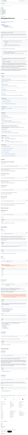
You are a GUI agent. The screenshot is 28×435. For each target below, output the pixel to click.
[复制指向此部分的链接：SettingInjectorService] (8, 210)
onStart (3, 120)
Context (7, 131)
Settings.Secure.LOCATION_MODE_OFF (6, 362)
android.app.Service (6, 26)
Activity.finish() (7, 365)
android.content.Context (7, 150)
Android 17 (2, 412)
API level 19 (4, 16)
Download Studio (12, 416)
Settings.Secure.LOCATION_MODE (21, 361)
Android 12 (2, 417)
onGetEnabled (7, 137)
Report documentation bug (22, 413)
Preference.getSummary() (11, 141)
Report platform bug (21, 412)
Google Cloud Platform (3, 426)
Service (5, 22)
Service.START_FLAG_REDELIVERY (6, 310)
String (2, 77)
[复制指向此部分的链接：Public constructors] (9, 208)
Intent (5, 120)
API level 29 (4, 333)
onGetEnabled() (3, 66)
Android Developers (3, 5)
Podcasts (2, 409)
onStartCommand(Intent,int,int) (9, 265)
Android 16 (2, 413)
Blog (1, 408)
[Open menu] (1, 1)
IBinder (4, 114)
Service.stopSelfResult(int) (22, 315)
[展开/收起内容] (3, 7)
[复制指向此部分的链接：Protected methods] (9, 348)
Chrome (2, 424)
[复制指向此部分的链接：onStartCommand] (7, 280)
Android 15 (2, 414)
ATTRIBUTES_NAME (4, 89)
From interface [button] (8, 103)
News (1, 407)
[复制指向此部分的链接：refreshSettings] (6, 332)
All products (2, 427)
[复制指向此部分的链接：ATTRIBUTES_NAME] (7, 185)
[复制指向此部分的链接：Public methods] (7, 227)
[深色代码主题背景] (26, 39)
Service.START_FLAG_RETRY (5, 311)
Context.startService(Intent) (6, 127)
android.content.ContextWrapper (6, 25)
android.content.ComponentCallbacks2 (10, 103)
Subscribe (9, 431)
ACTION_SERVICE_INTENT (5, 84)
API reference (3, 3)
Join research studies (21, 415)
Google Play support (21, 414)
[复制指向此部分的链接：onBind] (3, 229)
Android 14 (2, 415)
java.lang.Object (2, 24)
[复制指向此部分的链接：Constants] (5, 159)
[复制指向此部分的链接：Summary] (5, 73)
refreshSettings (4, 131)
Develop (6, 5)
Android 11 (2, 418)
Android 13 (2, 416)
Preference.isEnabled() (11, 138)
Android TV (20, 407)
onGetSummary (7, 140)
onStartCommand (4, 125)
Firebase (2, 425)
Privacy (10, 407)
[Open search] (18, 0)
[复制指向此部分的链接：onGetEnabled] (6, 351)
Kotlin (24, 19)
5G (10, 408)
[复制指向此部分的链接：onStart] (4, 256)
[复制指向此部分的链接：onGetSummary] (6, 375)
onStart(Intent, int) (19, 291)
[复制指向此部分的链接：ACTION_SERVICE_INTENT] (10, 173)
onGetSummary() (9, 69)
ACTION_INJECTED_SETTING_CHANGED (6, 79)
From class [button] (6, 146)
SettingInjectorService (19, 63)
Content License (19, 395)
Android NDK (11, 417)
